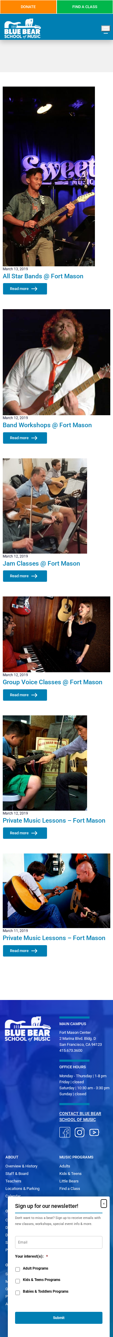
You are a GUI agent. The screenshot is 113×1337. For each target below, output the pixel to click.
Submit (58, 1318)
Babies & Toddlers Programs (45, 1291)
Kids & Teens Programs (41, 1280)
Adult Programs (35, 1268)
